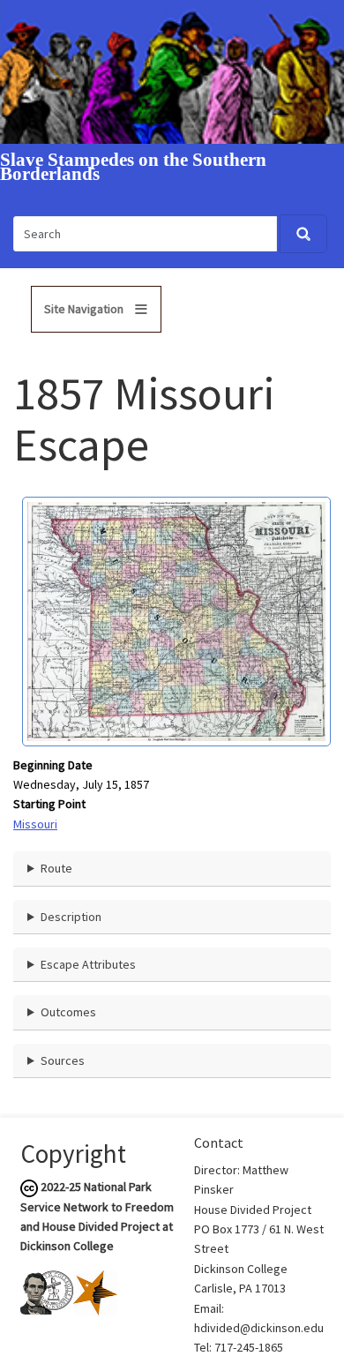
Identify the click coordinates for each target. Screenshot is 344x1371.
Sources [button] (63, 1060)
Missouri (35, 824)
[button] (176, 620)
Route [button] (56, 868)
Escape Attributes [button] (88, 964)
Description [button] (71, 917)
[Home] (172, 71)
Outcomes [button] (68, 1012)
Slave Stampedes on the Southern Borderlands (133, 168)
